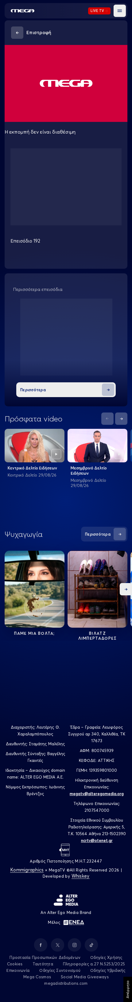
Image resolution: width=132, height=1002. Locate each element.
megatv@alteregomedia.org (97, 793)
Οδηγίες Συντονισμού (59, 970)
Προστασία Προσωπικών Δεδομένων (45, 957)
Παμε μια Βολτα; (34, 633)
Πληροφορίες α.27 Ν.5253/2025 (94, 963)
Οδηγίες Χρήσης (106, 957)
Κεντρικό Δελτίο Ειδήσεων (32, 467)
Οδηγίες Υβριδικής (107, 970)
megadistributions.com (65, 983)
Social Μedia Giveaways (85, 976)
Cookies (15, 963)
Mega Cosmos (37, 976)
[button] (120, 11)
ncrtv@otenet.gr (97, 840)
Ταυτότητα (43, 963)
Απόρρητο (127, 989)
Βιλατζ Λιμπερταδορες (97, 636)
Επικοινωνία (17, 970)
